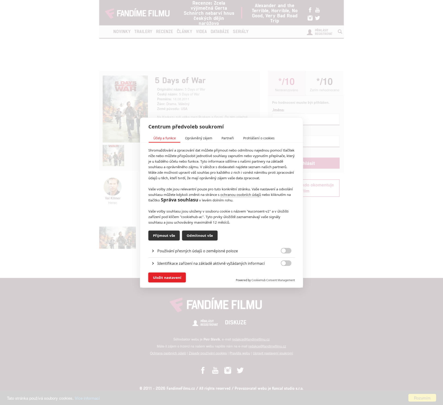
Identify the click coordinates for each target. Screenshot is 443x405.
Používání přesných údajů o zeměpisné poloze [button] (197, 250)
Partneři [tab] (228, 138)
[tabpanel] (221, 240)
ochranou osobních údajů (240, 194)
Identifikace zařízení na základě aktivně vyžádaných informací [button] (211, 263)
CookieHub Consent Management (273, 280)
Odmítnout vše (200, 235)
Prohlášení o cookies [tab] (259, 138)
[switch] (282, 275)
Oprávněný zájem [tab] (198, 138)
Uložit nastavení (167, 277)
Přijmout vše (164, 235)
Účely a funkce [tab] (164, 138)
